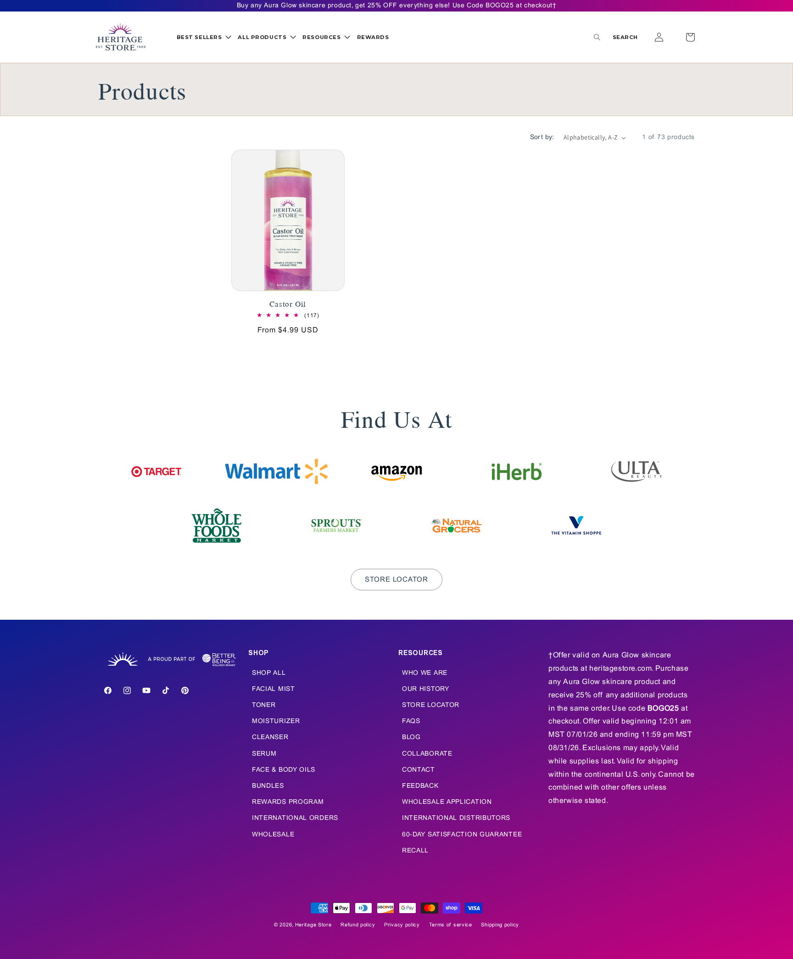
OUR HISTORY (425, 689)
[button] (204, 37)
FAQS (411, 721)
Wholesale (273, 835)
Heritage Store (313, 925)
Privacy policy (402, 925)
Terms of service (450, 925)
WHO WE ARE (424, 673)
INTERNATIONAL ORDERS (295, 818)
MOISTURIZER (276, 721)
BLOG (411, 737)
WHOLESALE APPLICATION (447, 802)
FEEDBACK (420, 786)
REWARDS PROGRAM (288, 802)
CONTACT (418, 770)
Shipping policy (500, 925)
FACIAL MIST (273, 689)
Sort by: (542, 137)
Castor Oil (287, 303)
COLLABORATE (427, 754)
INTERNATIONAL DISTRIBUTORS (456, 818)
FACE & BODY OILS (283, 770)
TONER (264, 705)
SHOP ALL (269, 673)
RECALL (415, 851)
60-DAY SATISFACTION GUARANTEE (462, 835)
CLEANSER (270, 737)
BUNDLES (268, 786)
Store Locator (396, 580)
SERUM (264, 754)
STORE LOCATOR (430, 705)
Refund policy (358, 925)
